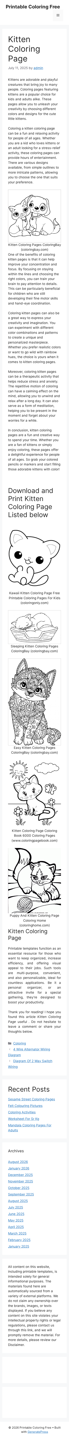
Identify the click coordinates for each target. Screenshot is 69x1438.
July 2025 (15, 1207)
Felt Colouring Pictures (25, 1106)
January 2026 (18, 1168)
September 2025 (21, 1194)
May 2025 (15, 1220)
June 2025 (16, 1214)
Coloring (19, 1043)
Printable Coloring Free (33, 7)
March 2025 (17, 1233)
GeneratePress (38, 1432)
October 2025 (18, 1188)
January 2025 (18, 1246)
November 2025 (20, 1181)
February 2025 (19, 1240)
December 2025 (20, 1175)
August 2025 (18, 1201)
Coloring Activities (22, 1112)
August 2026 (18, 1162)
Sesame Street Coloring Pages (31, 1099)
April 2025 (16, 1227)
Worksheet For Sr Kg (23, 1119)
